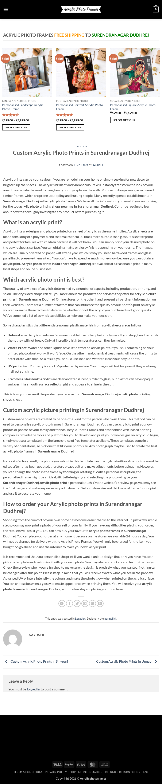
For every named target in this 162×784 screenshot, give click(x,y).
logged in (33, 689)
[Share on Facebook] (69, 603)
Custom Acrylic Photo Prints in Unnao (124, 661)
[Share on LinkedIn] (100, 603)
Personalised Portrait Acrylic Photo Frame (79, 107)
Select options (16, 127)
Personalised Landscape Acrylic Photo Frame (22, 107)
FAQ (145, 771)
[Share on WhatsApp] (61, 603)
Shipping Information (86, 771)
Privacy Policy (56, 771)
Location (81, 146)
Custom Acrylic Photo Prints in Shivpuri (39, 661)
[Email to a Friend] (84, 603)
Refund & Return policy (122, 771)
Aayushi (98, 165)
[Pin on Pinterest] (92, 603)
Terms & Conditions (28, 771)
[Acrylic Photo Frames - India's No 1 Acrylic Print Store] (81, 9)
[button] (5, 9)
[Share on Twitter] (77, 603)
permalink (110, 618)
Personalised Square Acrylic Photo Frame (132, 107)
